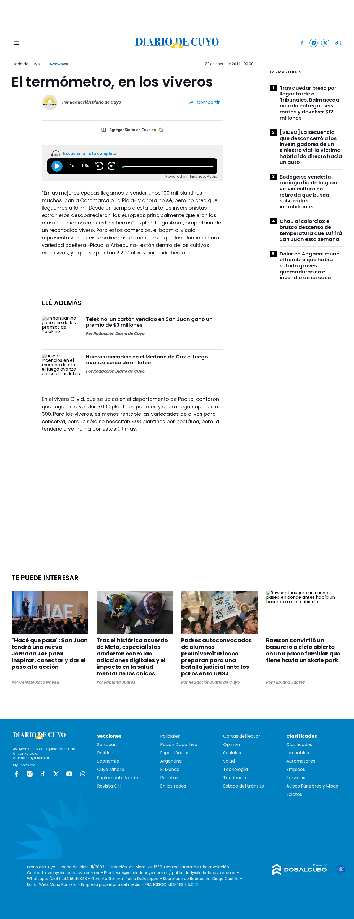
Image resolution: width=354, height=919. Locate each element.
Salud (229, 761)
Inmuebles (297, 753)
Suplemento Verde (117, 778)
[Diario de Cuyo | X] (325, 43)
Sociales (232, 753)
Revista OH (109, 786)
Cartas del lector (241, 736)
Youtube (69, 774)
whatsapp (82, 774)
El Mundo (169, 769)
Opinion (231, 744)
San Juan (59, 64)
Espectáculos (174, 753)
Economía (108, 761)
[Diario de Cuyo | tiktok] (337, 43)
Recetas (169, 778)
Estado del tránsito (243, 786)
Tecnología (235, 769)
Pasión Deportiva (178, 744)
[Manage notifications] (341, 869)
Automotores (300, 761)
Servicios (295, 778)
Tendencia (234, 778)
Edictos (294, 794)
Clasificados (299, 744)
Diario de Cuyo (26, 64)
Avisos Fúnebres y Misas (312, 786)
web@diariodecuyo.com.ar (74, 873)
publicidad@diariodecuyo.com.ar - (205, 873)
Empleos (295, 769)
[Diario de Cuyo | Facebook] (302, 43)
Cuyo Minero (110, 769)
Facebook (16, 774)
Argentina (171, 761)
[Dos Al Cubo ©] (299, 874)
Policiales (170, 736)
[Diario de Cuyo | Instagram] (314, 43)
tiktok (43, 774)
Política (105, 753)
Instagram (29, 774)
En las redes (173, 786)
